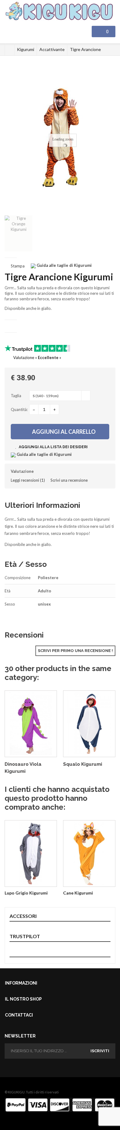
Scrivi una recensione (69, 480)
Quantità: (19, 409)
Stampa (18, 265)
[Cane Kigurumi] (89, 853)
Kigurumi (25, 49)
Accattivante (52, 49)
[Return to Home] (9, 49)
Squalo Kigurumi (82, 764)
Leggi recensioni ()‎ (28, 480)
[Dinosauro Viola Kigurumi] (31, 723)
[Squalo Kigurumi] (89, 723)
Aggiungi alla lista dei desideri (53, 447)
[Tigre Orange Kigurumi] (18, 233)
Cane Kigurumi (78, 892)
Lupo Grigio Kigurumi (26, 892)
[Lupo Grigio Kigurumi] (31, 853)
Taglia (16, 395)
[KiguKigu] (60, 11)
